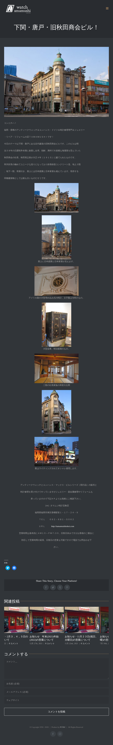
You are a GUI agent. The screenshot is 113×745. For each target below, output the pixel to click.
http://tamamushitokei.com (62, 526)
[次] (107, 626)
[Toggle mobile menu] (107, 8)
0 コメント (24, 643)
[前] (6, 626)
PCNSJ (62, 727)
